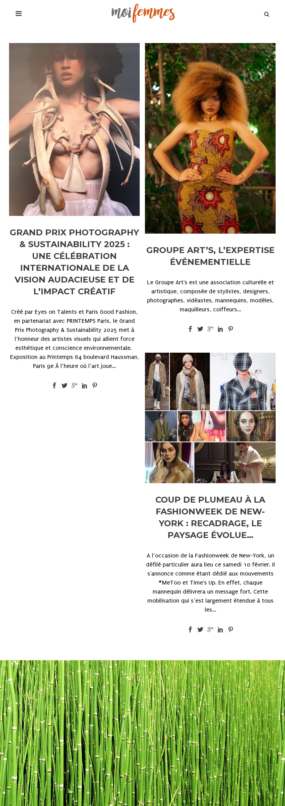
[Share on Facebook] (54, 385)
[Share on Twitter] (64, 385)
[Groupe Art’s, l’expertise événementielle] (210, 138)
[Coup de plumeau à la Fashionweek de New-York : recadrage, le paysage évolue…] (210, 418)
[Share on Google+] (75, 385)
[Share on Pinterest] (95, 385)
